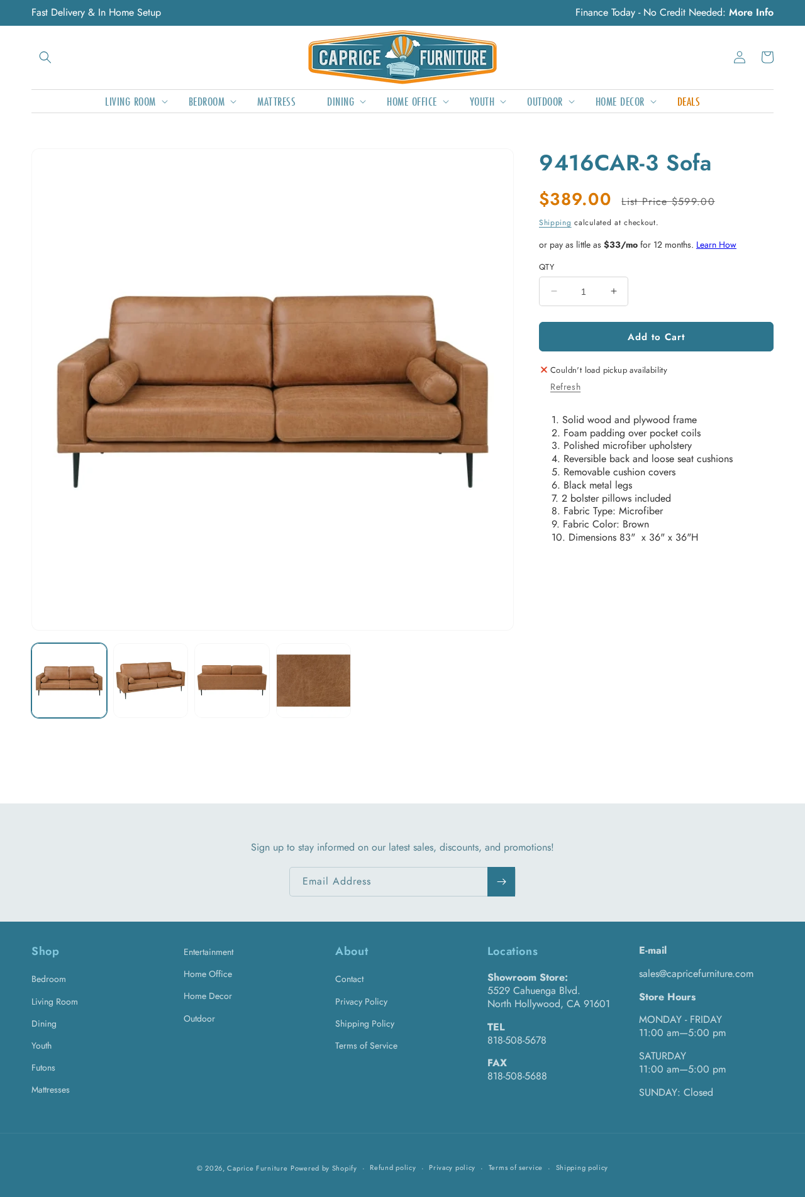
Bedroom (48, 979)
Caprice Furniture (257, 1168)
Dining (44, 1023)
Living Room (54, 1001)
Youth (41, 1045)
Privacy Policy (361, 1001)
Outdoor (199, 1018)
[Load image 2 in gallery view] (151, 681)
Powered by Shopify (324, 1168)
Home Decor (208, 996)
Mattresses (50, 1089)
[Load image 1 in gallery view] (69, 681)
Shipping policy (582, 1167)
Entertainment (208, 952)
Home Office (208, 974)
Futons (43, 1067)
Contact (349, 979)
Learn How (716, 244)
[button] (45, 57)
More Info (751, 12)
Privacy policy (452, 1167)
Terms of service (516, 1167)
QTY (546, 266)
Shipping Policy (364, 1023)
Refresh (565, 386)
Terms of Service (366, 1045)
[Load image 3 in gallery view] (232, 681)
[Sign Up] (501, 881)
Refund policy (393, 1167)
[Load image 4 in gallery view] (314, 681)
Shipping (555, 222)
